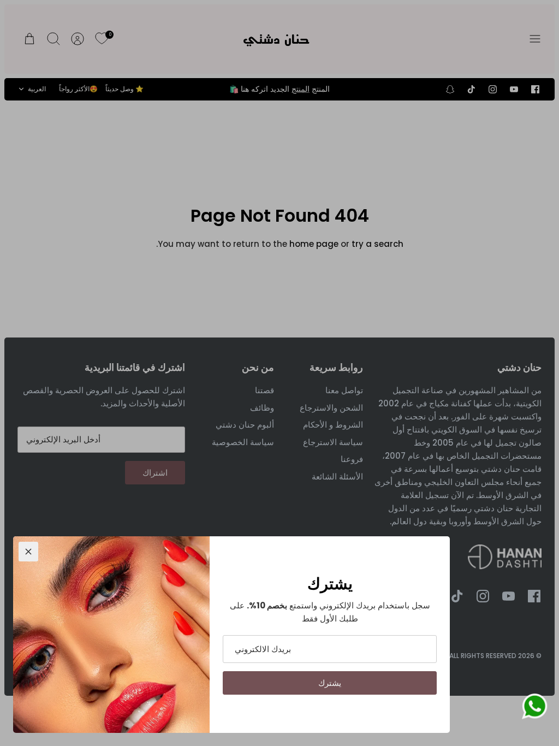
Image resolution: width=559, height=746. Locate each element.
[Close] (28, 551)
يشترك (329, 683)
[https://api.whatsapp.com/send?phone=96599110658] (534, 708)
